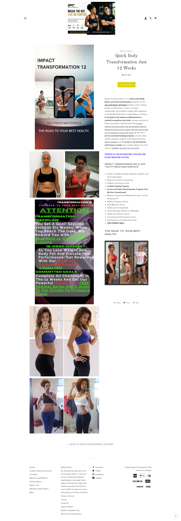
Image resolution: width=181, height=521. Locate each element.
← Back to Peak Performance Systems (90, 444)
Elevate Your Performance (71, 514)
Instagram (99, 474)
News (32, 492)
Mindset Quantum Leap (70, 510)
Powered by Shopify (143, 470)
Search (32, 467)
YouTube (98, 478)
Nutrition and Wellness (39, 478)
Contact (64, 499)
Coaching (33, 474)
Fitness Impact (35, 481)
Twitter (98, 471)
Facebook (99, 467)
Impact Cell (34, 485)
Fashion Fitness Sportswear (41, 471)
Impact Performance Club (141, 467)
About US (64, 503)
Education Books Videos (39, 489)
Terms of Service (67, 496)
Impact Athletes (67, 507)
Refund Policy (66, 467)
